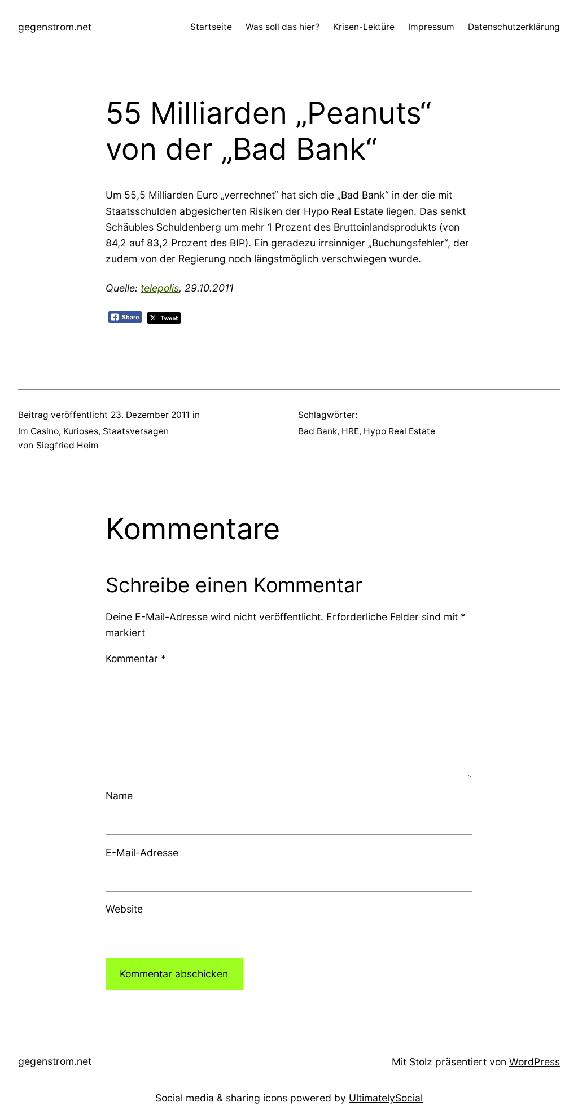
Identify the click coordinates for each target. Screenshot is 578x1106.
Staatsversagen (136, 431)
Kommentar (136, 658)
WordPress (534, 1062)
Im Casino (38, 431)
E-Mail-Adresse (142, 852)
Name (119, 795)
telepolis (160, 288)
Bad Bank (317, 431)
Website (124, 909)
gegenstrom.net (54, 27)
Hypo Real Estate (399, 431)
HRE (350, 431)
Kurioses (80, 431)
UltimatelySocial (386, 1098)
